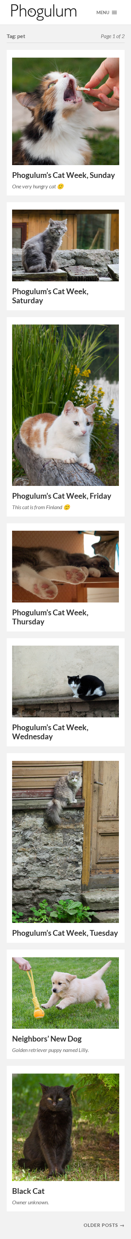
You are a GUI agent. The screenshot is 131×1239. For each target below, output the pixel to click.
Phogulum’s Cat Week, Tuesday (65, 932)
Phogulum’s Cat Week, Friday (61, 495)
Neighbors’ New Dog (47, 1038)
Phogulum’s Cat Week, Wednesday (50, 732)
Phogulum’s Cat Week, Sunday (63, 175)
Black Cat (28, 1191)
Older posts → (104, 1225)
